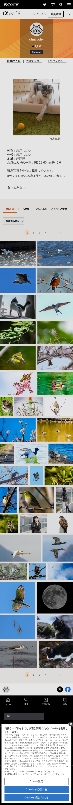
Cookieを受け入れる (36, 797)
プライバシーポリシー (42, 774)
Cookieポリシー (33, 771)
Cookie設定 (36, 781)
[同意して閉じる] (70, 724)
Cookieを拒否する (36, 789)
